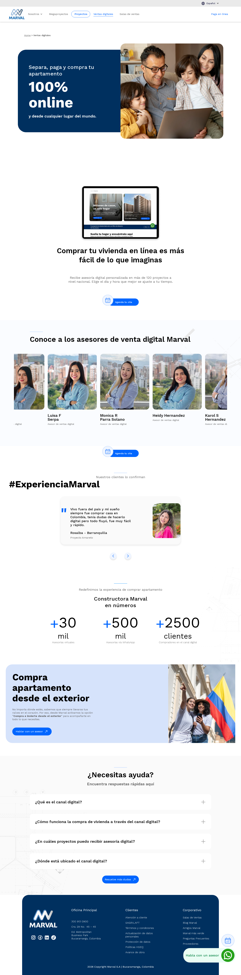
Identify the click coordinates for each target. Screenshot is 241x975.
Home (27, 35)
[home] (17, 14)
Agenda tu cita (123, 302)
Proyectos (80, 14)
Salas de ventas (129, 14)
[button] (210, 3)
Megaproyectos (58, 14)
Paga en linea (219, 14)
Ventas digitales (103, 14)
